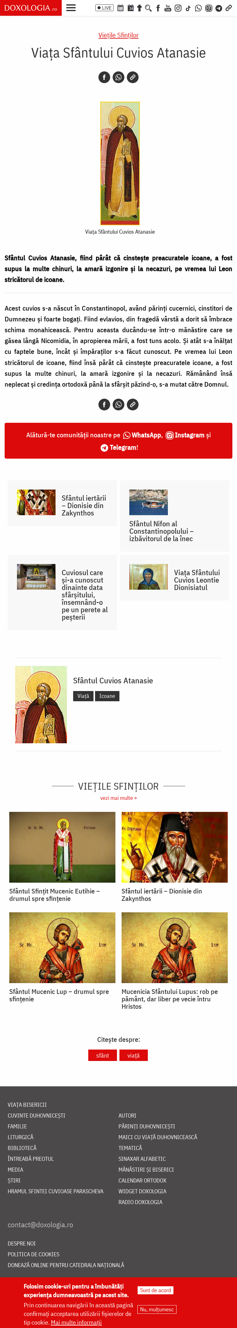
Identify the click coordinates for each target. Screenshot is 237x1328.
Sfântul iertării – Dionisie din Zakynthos (84, 505)
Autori (127, 1116)
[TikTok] (188, 7)
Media (15, 1170)
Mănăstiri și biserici (146, 1170)
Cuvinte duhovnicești (36, 1116)
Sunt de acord (155, 1290)
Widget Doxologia (142, 1191)
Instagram (190, 434)
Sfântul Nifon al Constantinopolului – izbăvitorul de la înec (161, 531)
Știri (14, 1180)
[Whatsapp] (118, 77)
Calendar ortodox (142, 1180)
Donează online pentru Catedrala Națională (66, 1265)
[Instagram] (178, 7)
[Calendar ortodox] (120, 7)
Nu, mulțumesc (157, 1309)
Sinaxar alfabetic (142, 1159)
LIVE (106, 8)
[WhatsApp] (198, 7)
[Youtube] (168, 7)
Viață (83, 695)
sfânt (102, 1055)
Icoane (107, 695)
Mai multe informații (76, 1322)
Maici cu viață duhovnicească (157, 1137)
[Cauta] (148, 7)
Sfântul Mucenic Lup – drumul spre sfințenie (59, 995)
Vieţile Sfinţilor (118, 34)
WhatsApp (146, 434)
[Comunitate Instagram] (208, 7)
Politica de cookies (33, 1254)
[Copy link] (133, 77)
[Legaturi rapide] (228, 7)
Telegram (123, 447)
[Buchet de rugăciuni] (139, 7)
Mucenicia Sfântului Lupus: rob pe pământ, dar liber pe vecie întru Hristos (170, 999)
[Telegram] (219, 7)
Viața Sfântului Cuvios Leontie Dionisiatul (197, 580)
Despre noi (22, 1244)
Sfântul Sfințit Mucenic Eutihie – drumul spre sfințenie (54, 894)
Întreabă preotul (31, 1159)
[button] (72, 7)
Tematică (130, 1148)
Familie (17, 1126)
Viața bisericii (27, 1105)
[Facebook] (158, 7)
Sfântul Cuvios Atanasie (113, 680)
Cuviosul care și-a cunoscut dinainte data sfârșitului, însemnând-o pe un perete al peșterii (85, 595)
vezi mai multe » (118, 797)
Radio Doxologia (140, 1202)
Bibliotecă (22, 1148)
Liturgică (20, 1137)
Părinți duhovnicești (146, 1126)
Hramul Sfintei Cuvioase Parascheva (55, 1191)
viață (133, 1055)
